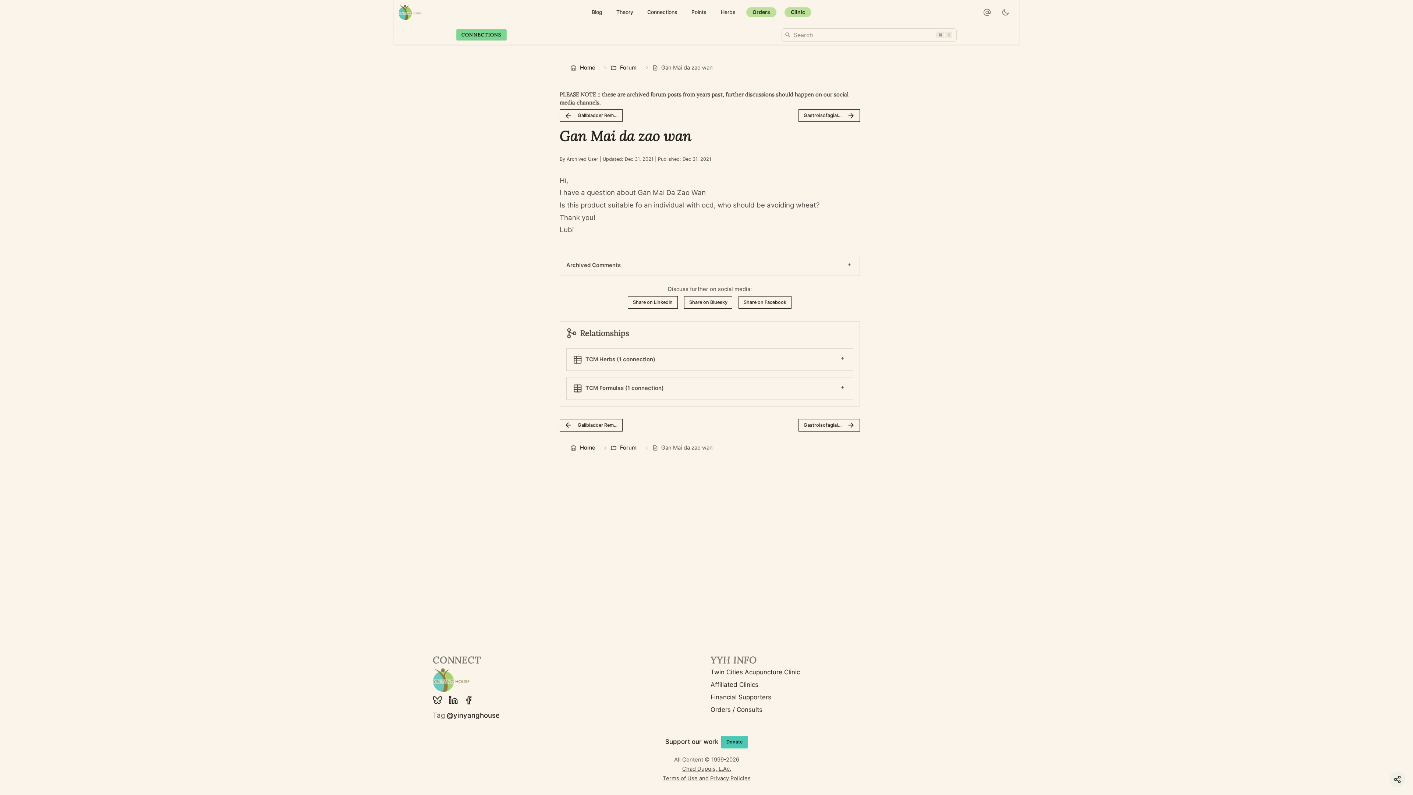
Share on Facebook (765, 302)
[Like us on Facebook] (469, 700)
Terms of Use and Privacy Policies (707, 778)
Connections (481, 35)
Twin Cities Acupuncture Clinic (755, 672)
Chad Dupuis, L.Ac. (706, 769)
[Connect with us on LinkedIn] (453, 700)
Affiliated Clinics (734, 684)
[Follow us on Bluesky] (437, 700)
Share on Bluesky (708, 302)
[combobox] (869, 35)
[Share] (1397, 779)
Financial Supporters (741, 697)
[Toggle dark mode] (1006, 12)
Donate (734, 742)
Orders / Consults (736, 709)
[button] (987, 12)
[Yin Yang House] (410, 12)
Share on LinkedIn (653, 302)
